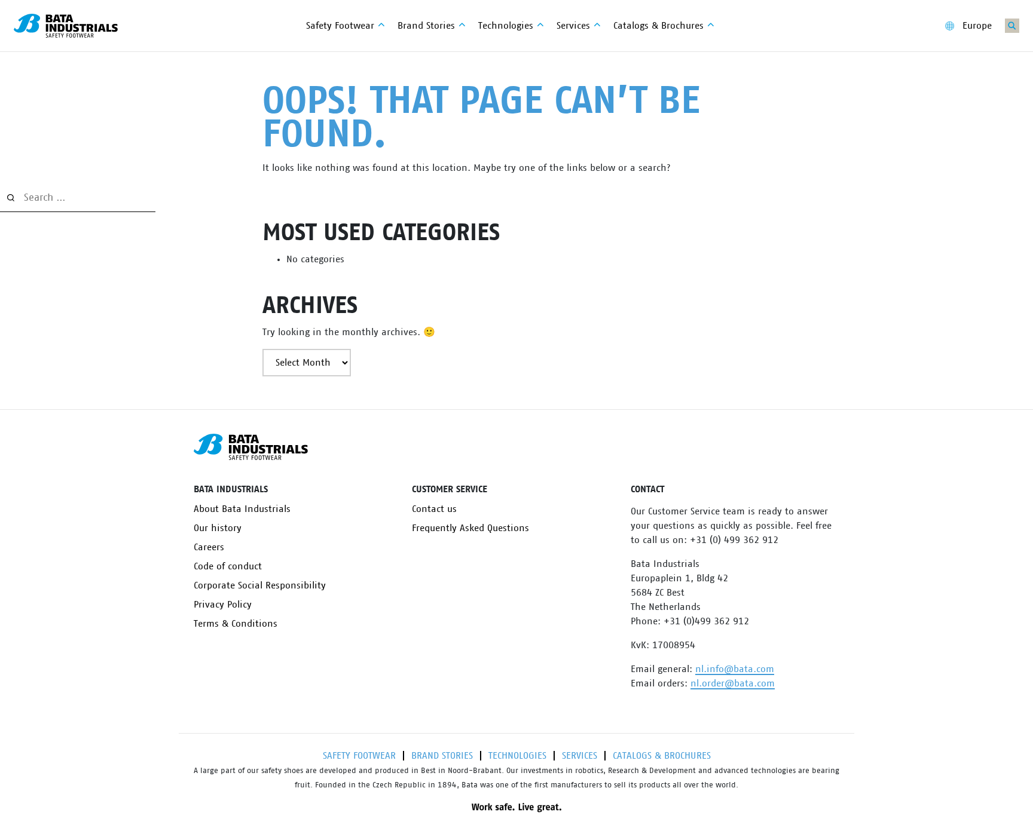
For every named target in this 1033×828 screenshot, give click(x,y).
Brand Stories (442, 755)
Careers (209, 547)
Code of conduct (228, 566)
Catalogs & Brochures (662, 755)
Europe (977, 25)
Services (579, 755)
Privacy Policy (223, 604)
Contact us (434, 509)
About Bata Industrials (242, 509)
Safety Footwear (359, 755)
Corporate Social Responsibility (260, 585)
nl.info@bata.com (734, 669)
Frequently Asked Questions (470, 528)
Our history (218, 528)
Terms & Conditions (235, 623)
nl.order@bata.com (732, 683)
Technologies (517, 755)
